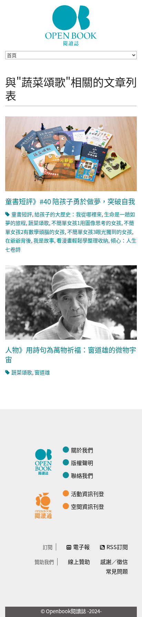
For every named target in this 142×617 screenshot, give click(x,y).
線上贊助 (79, 561)
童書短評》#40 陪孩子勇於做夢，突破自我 (70, 201)
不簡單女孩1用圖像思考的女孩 (86, 222)
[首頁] (71, 25)
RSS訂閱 (117, 547)
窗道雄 (42, 372)
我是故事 (43, 240)
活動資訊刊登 (87, 494)
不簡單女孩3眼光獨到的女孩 (99, 231)
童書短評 (21, 214)
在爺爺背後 (18, 240)
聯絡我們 (82, 475)
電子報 (81, 547)
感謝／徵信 (114, 561)
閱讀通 (45, 504)
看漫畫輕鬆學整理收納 (82, 240)
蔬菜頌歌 (38, 222)
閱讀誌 (45, 461)
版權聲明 (82, 463)
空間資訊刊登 (87, 506)
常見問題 (117, 571)
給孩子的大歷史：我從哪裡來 (68, 214)
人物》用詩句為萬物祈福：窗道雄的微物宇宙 (70, 354)
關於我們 (82, 450)
